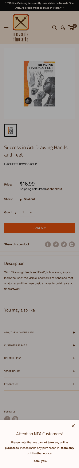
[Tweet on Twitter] (64, 244)
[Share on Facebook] (48, 244)
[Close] (73, 425)
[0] (71, 27)
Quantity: (10, 212)
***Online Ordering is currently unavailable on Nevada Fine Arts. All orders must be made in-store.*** (39, 5)
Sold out (39, 228)
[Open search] (54, 27)
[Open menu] (6, 27)
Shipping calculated (33, 189)
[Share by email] (72, 244)
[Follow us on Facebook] (7, 419)
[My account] (63, 27)
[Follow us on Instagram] (15, 419)
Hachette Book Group (20, 164)
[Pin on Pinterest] (56, 244)
